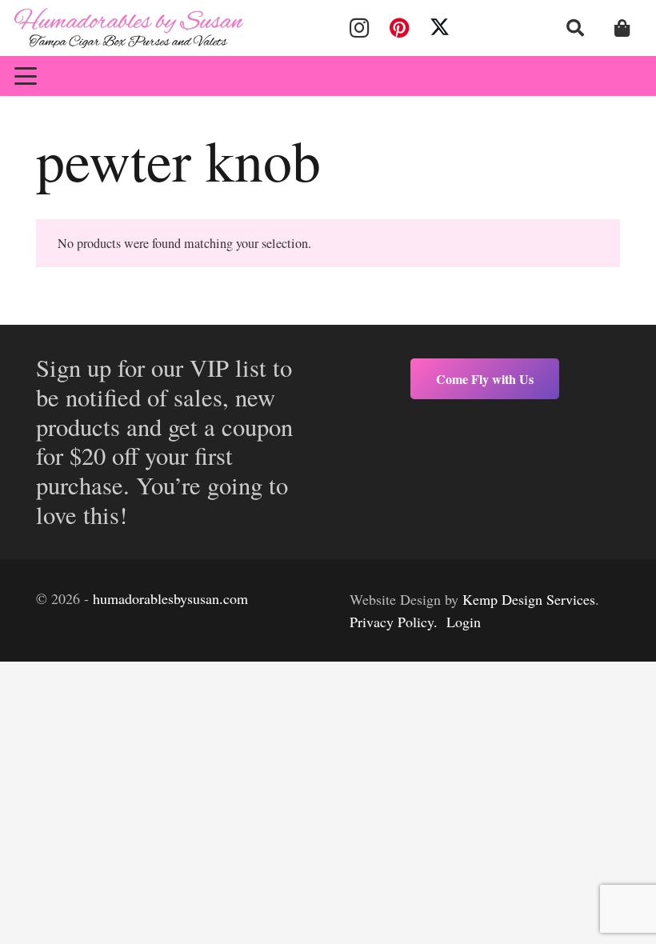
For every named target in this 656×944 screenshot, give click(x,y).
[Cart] (622, 28)
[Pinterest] (399, 28)
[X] (440, 28)
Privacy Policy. (394, 621)
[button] (575, 28)
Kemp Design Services (528, 599)
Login (463, 621)
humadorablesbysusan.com (170, 598)
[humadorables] (128, 28)
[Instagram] (359, 28)
